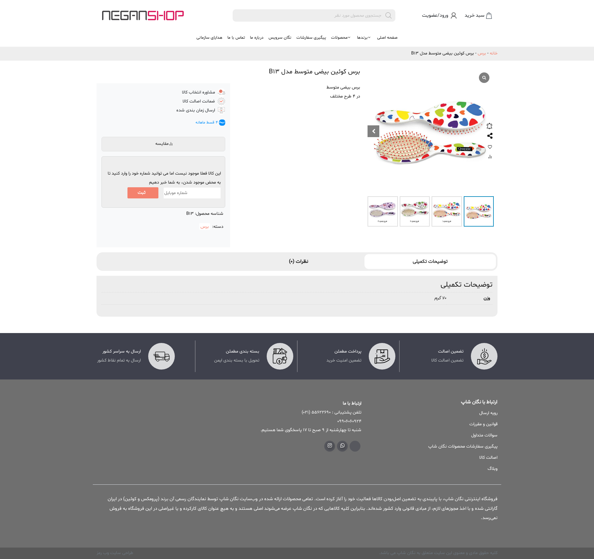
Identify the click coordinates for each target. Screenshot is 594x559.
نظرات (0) (298, 261)
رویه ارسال (488, 413)
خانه (493, 53)
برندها (362, 38)
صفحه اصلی (387, 38)
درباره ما (257, 38)
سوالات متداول (484, 435)
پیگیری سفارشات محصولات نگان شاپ (462, 446)
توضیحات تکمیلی (430, 261)
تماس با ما (236, 38)
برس (482, 53)
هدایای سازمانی (209, 38)
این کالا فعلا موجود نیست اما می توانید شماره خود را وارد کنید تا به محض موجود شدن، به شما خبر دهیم (164, 178)
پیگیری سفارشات (311, 38)
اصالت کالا (488, 458)
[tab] (430, 261)
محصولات (339, 38)
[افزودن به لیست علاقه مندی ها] (490, 146)
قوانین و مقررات (483, 424)
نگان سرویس (280, 38)
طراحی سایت (121, 553)
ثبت (141, 193)
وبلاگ (492, 469)
